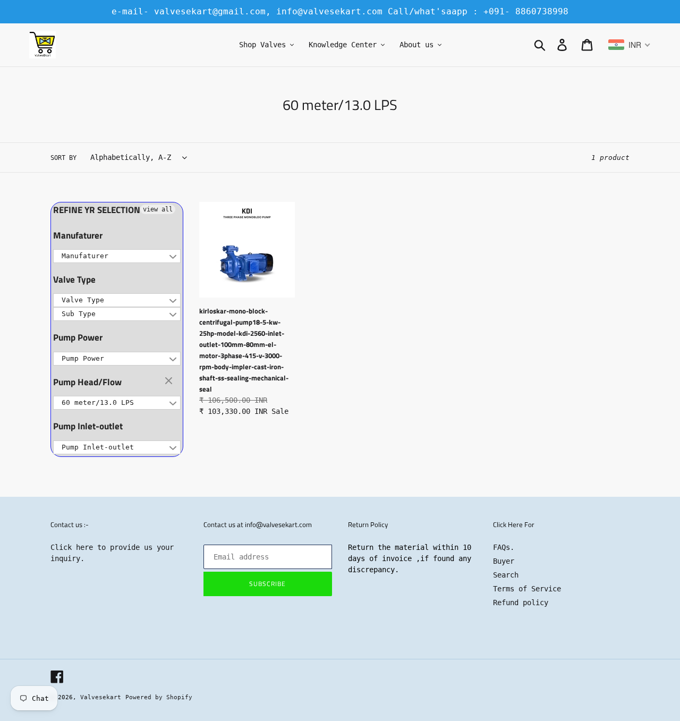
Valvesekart (100, 697)
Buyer (503, 561)
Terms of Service (527, 588)
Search (505, 575)
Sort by (63, 158)
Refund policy (520, 602)
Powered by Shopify (158, 697)
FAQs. (503, 547)
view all (158, 209)
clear (170, 381)
